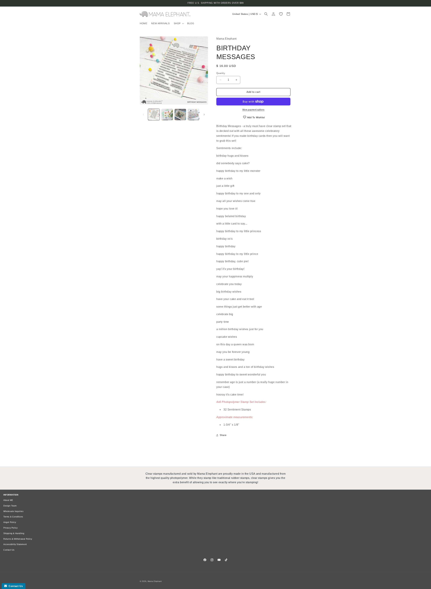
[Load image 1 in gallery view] (154, 114)
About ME (8, 500)
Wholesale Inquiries (13, 511)
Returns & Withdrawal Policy (17, 539)
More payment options (253, 109)
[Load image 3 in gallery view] (180, 114)
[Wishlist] (281, 14)
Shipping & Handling (13, 533)
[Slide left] (143, 114)
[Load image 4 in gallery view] (193, 114)
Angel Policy (9, 522)
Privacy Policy (10, 528)
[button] (178, 23)
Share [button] (223, 435)
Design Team (10, 506)
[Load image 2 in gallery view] (167, 114)
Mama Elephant (155, 581)
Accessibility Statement (15, 544)
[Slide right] (204, 114)
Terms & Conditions (13, 517)
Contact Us (8, 550)
